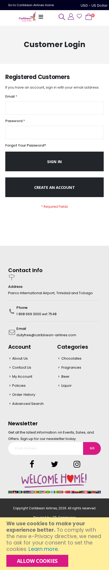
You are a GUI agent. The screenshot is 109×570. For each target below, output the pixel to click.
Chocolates (71, 358)
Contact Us (21, 367)
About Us (20, 358)
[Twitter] (50, 464)
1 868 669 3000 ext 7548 (36, 314)
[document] (55, 544)
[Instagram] (72, 464)
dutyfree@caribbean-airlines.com (46, 335)
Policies (19, 385)
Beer (65, 376)
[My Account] (71, 16)
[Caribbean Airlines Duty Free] (27, 17)
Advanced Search (28, 403)
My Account (22, 376)
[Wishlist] (79, 16)
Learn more (43, 549)
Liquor (66, 385)
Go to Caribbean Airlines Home (31, 5)
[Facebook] (32, 464)
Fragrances (71, 367)
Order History (23, 394)
